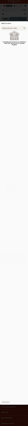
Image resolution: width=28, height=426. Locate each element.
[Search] (24, 28)
